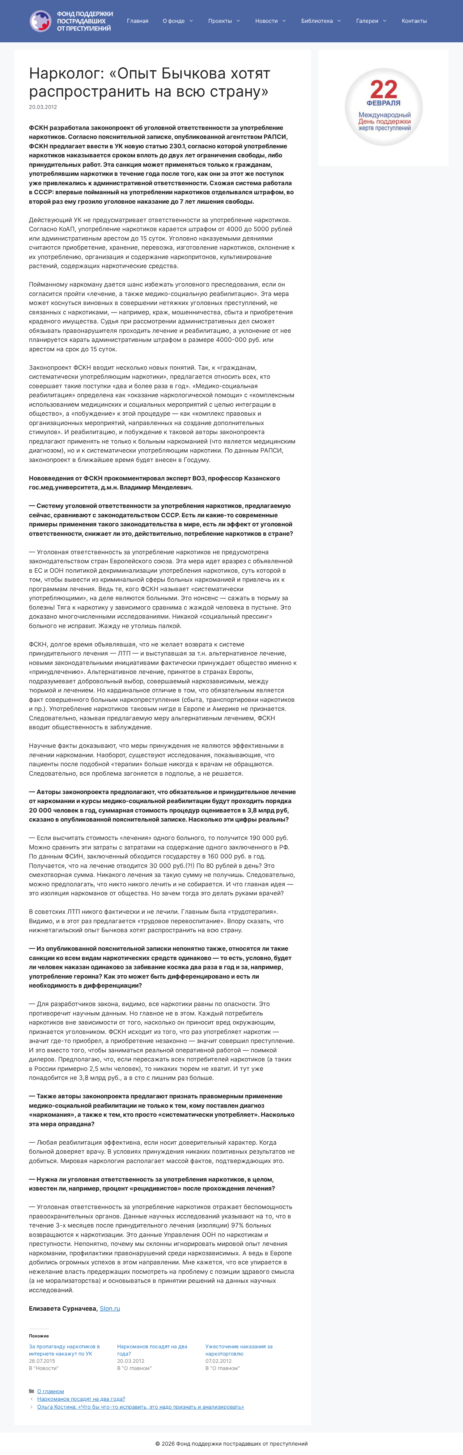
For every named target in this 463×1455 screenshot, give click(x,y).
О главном (50, 1391)
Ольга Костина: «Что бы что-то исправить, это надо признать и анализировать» (140, 1407)
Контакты (414, 20)
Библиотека (317, 20)
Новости (266, 20)
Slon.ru (110, 1308)
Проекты (220, 20)
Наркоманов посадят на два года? (81, 1399)
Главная (137, 20)
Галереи (367, 20)
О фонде (174, 20)
